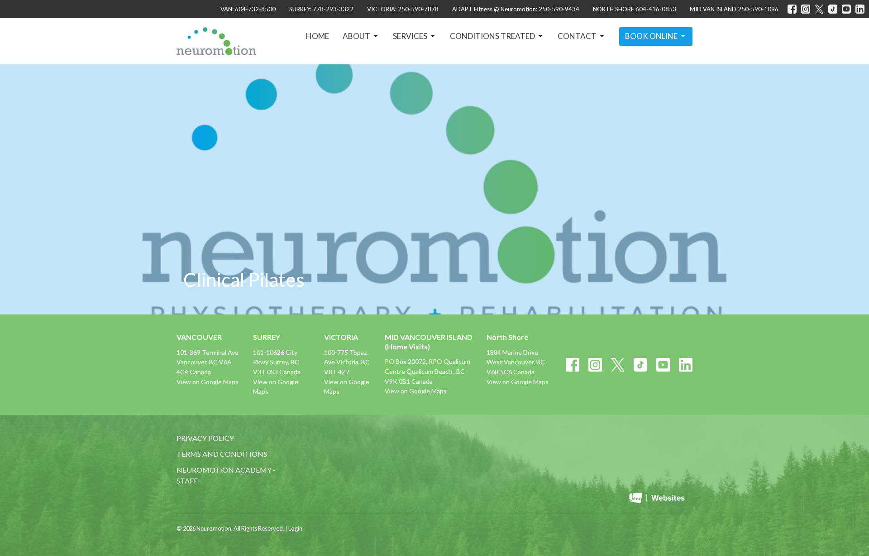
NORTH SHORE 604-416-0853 (634, 9)
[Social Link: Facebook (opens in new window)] (792, 9)
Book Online (651, 36)
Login (295, 528)
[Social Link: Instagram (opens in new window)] (805, 9)
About (356, 36)
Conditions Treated (492, 36)
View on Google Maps (208, 382)
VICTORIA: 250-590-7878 (403, 9)
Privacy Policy (205, 438)
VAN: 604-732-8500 (248, 9)
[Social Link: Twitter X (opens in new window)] (819, 9)
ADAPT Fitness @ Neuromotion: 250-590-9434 (515, 9)
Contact (577, 36)
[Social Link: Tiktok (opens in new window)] (832, 9)
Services (410, 36)
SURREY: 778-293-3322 (321, 9)
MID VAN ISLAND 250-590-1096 (734, 9)
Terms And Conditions (222, 454)
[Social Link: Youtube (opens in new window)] (846, 9)
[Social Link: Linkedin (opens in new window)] (859, 9)
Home (317, 36)
